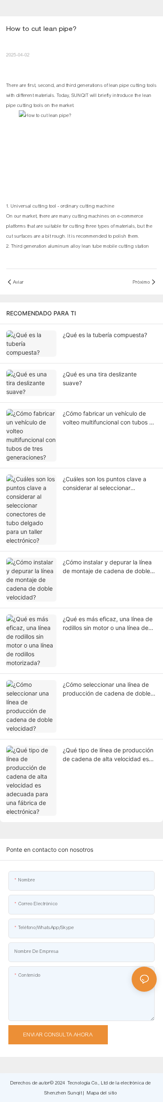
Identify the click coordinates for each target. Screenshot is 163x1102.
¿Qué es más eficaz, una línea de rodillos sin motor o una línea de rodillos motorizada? (108, 623)
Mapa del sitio (102, 1093)
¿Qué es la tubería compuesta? (105, 334)
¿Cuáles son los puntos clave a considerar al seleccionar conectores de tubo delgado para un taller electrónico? (109, 483)
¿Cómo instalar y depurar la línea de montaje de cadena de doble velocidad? (107, 567)
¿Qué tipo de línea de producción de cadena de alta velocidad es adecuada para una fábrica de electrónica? (108, 755)
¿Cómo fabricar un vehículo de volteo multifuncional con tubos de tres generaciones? (109, 418)
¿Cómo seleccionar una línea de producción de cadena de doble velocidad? (106, 689)
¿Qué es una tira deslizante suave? (100, 378)
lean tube (92, 246)
